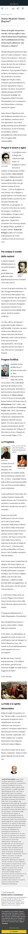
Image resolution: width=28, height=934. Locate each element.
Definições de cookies (14, 928)
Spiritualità (6, 14)
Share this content (17, 8)
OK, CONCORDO (14, 931)
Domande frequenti (14, 905)
